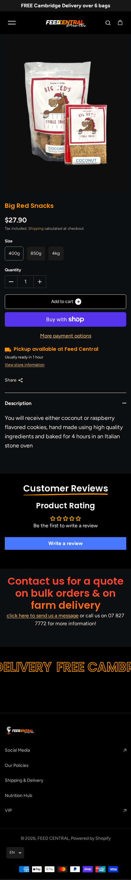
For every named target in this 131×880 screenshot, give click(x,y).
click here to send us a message (43, 616)
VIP (8, 810)
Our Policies (17, 765)
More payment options (65, 336)
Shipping (36, 228)
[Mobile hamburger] (12, 22)
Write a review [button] (65, 543)
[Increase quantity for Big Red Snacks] (39, 281)
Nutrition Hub (18, 795)
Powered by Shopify (91, 838)
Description (18, 403)
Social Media (17, 750)
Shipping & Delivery (24, 780)
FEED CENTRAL (53, 838)
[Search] (108, 22)
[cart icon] (120, 22)
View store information (25, 365)
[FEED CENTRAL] (65, 22)
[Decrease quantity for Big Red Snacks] (11, 281)
